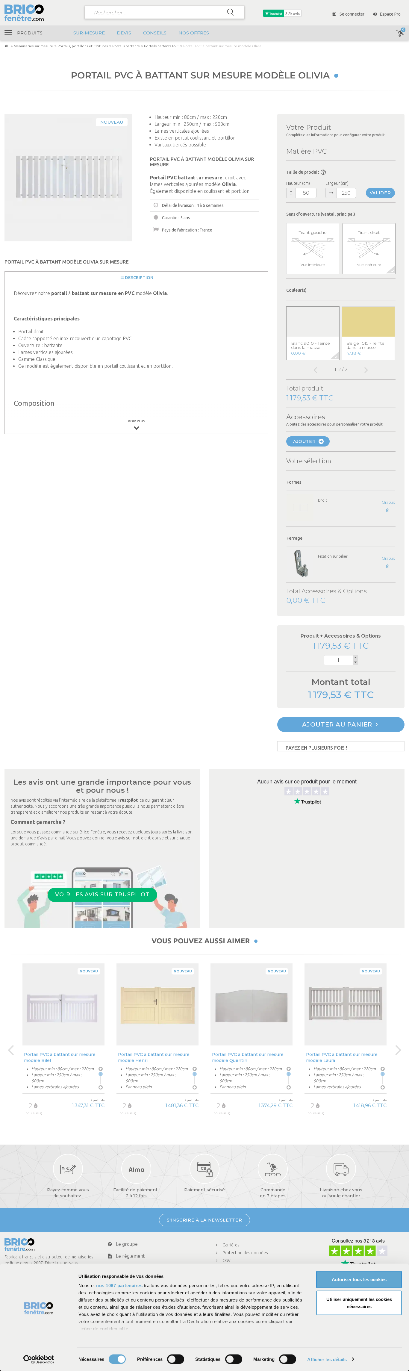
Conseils (154, 33)
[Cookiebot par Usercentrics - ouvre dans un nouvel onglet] (39, 1359)
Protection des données (245, 1252)
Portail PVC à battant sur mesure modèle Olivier (342, 1057)
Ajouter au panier (338, 724)
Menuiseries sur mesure (33, 46)
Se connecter (351, 14)
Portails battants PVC (161, 46)
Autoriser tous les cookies (359, 1279)
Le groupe (127, 1244)
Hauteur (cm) (298, 183)
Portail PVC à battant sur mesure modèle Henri (60, 1057)
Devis (124, 33)
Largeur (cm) (337, 183)
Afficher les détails (327, 1359)
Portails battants (126, 46)
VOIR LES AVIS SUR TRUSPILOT (102, 894)
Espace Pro (390, 14)
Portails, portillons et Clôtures (82, 46)
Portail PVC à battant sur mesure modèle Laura (248, 1057)
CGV (226, 1260)
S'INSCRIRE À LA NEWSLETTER (204, 1220)
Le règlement (130, 1256)
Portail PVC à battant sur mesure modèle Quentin (154, 1057)
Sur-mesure (89, 33)
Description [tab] (138, 277)
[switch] (175, 1359)
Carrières (231, 1245)
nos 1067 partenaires (119, 1285)
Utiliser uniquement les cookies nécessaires (359, 1302)
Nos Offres (193, 33)
